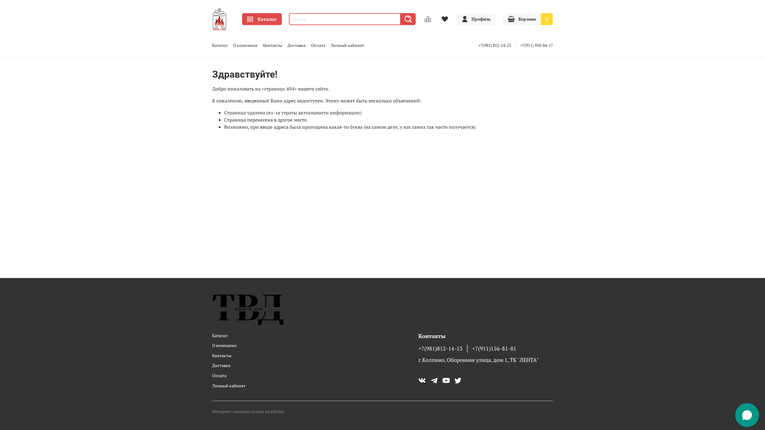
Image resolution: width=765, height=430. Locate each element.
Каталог (267, 19)
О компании (245, 45)
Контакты (272, 45)
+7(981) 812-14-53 (494, 45)
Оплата (318, 45)
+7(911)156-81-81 (494, 348)
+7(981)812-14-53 (440, 348)
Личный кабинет (347, 45)
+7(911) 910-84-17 (536, 45)
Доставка (296, 45)
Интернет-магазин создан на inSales (248, 411)
